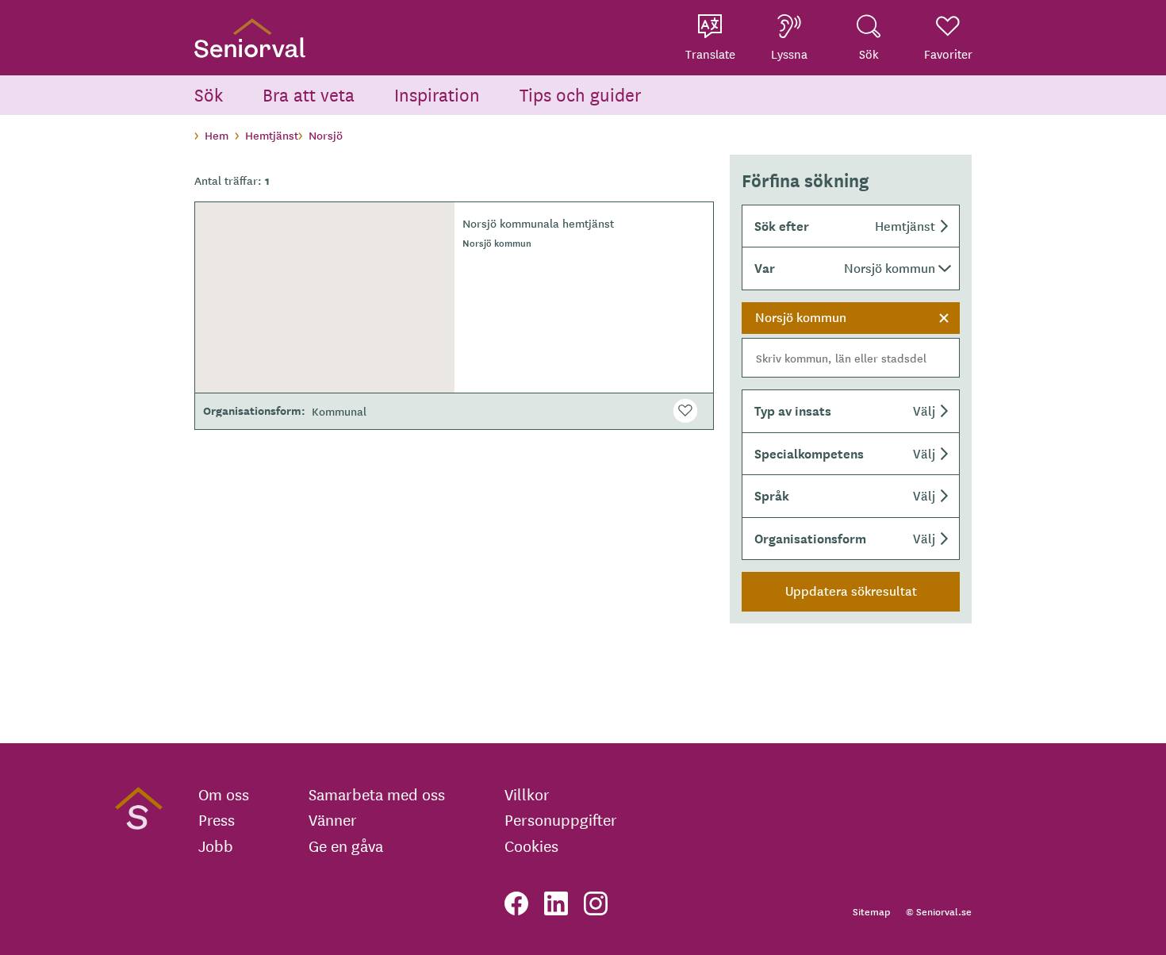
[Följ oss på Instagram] (596, 903)
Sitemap (871, 911)
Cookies (531, 845)
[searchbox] (851, 358)
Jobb (215, 845)
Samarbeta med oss (377, 794)
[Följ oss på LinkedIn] (556, 903)
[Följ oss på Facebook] (516, 903)
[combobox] (851, 340)
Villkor (527, 794)
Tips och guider (581, 94)
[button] (851, 226)
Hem (216, 135)
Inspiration (437, 94)
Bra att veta (309, 94)
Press (216, 819)
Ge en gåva (346, 845)
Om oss (223, 794)
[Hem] (249, 37)
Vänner (333, 819)
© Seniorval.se (939, 911)
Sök (208, 94)
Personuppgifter (560, 819)
